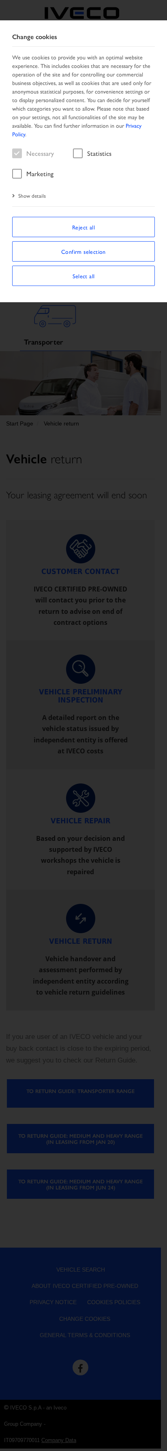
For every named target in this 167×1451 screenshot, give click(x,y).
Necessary (40, 153)
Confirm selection (83, 251)
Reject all (83, 227)
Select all (84, 276)
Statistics (99, 153)
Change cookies (34, 37)
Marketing (40, 173)
